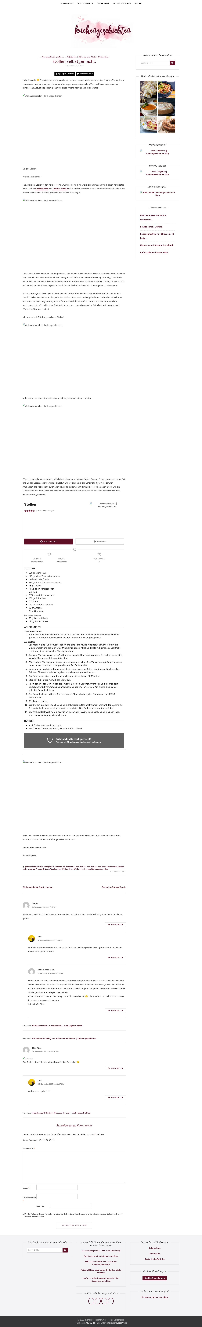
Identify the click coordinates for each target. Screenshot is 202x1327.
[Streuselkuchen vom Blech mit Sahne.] (148, 89)
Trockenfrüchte (43, 869)
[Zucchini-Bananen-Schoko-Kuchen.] (166, 124)
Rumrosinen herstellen (101, 867)
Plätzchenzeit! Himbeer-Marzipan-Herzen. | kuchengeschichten (61, 1113)
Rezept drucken (86, 74)
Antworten (117, 924)
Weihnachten (103, 57)
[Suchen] (172, 63)
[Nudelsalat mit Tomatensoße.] (166, 89)
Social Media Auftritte (155, 1259)
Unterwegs (103, 4)
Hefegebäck (49, 867)
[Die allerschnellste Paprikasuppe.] (148, 107)
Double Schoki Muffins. (151, 226)
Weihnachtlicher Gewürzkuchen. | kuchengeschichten (57, 1026)
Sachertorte (41, 188)
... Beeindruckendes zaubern (51, 57)
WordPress (121, 1323)
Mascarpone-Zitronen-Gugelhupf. (157, 245)
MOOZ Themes (93, 1323)
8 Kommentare (118, 871)
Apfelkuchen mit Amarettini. (154, 252)
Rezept (69, 867)
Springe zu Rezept (66, 74)
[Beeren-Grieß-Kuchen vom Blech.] (148, 124)
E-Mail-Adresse (29, 1199)
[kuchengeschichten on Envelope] (111, 1301)
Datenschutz (155, 1248)
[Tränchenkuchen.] (166, 107)
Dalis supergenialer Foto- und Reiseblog (101, 1251)
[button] (25, 510)
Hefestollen (60, 867)
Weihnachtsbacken (82, 869)
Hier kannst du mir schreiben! (154, 1297)
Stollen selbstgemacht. (74, 61)
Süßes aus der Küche (87, 57)
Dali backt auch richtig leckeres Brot (101, 1256)
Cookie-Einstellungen (154, 1278)
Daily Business (85, 4)
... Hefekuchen (71, 57)
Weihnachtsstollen (99, 869)
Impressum (155, 1253)
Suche (138, 4)
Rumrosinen (85, 867)
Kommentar (29, 1148)
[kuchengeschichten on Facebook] (91, 1301)
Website (40, 1206)
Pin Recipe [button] (101, 541)
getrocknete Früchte (34, 867)
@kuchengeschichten (77, 742)
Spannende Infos (122, 4)
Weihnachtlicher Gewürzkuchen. (38, 887)
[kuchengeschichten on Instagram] (98, 1301)
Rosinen (75, 867)
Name (26, 1188)
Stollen (114, 867)
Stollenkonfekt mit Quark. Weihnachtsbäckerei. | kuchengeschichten (64, 1038)
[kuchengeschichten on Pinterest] (104, 1301)
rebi (81, 66)
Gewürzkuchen (60, 188)
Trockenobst (55, 869)
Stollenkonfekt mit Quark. (114, 887)
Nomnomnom (67, 4)
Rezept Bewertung (30, 1140)
